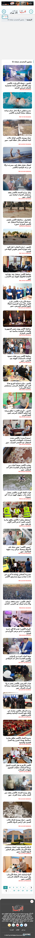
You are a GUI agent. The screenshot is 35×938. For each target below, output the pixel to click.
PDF (3, 16)
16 (14, 890)
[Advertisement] (17, 40)
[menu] (31, 12)
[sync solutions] (27, 935)
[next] (6, 890)
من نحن (23, 930)
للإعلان (17, 930)
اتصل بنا (12, 930)
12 (31, 890)
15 (18, 890)
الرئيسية (29, 20)
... (27, 887)
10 (10, 887)
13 (27, 890)
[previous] (31, 887)
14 (23, 890)
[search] (4, 12)
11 (5, 887)
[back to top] (31, 901)
